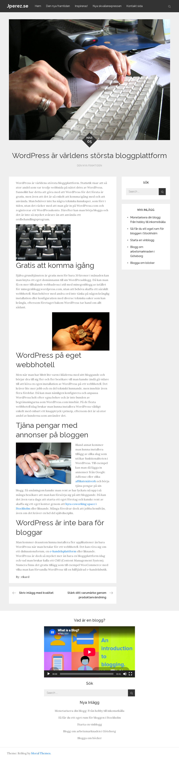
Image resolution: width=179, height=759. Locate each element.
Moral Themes (41, 753)
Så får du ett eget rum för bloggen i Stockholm (89, 717)
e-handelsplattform (63, 551)
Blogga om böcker (142, 263)
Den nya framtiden (58, 6)
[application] (89, 652)
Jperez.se (17, 6)
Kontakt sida (134, 6)
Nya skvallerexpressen (107, 6)
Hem (38, 6)
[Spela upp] (48, 674)
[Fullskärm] (130, 674)
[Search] (162, 191)
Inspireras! (81, 6)
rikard (25, 577)
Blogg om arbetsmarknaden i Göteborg (142, 251)
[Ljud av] (125, 674)
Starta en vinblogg (142, 240)
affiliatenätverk (85, 481)
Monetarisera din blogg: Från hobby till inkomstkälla (89, 710)
